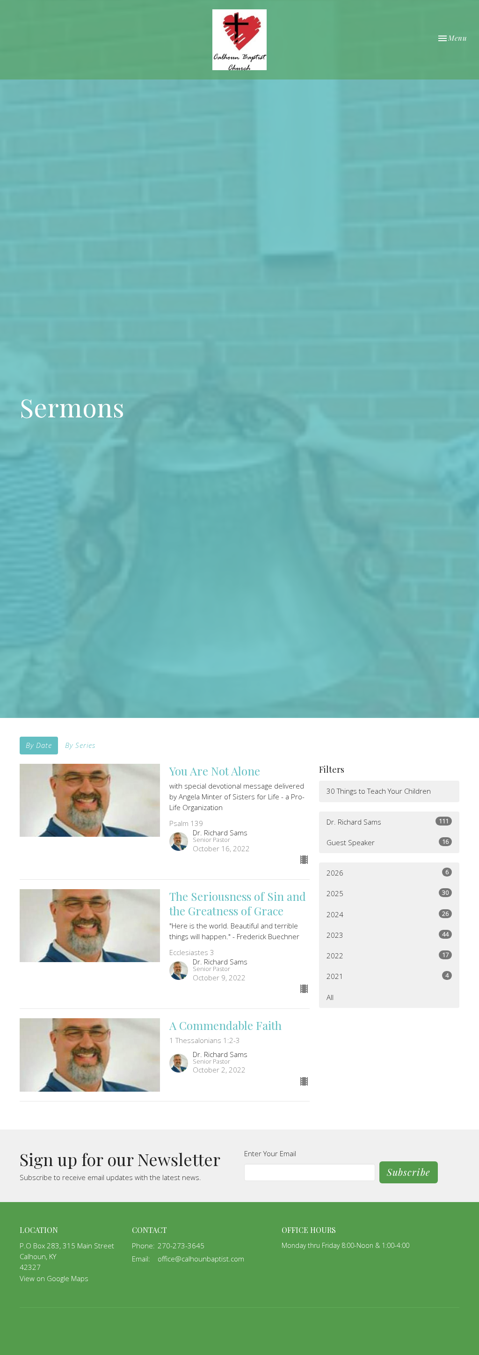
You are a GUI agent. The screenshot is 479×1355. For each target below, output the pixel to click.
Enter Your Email (270, 1153)
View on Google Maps (54, 1278)
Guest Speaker (388, 842)
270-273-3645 (181, 1245)
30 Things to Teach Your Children (379, 791)
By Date (39, 745)
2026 (388, 872)
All (330, 997)
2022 (388, 955)
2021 (388, 976)
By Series (80, 745)
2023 (388, 935)
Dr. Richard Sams (388, 821)
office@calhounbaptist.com (201, 1258)
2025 (388, 893)
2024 (388, 914)
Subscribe (408, 1172)
